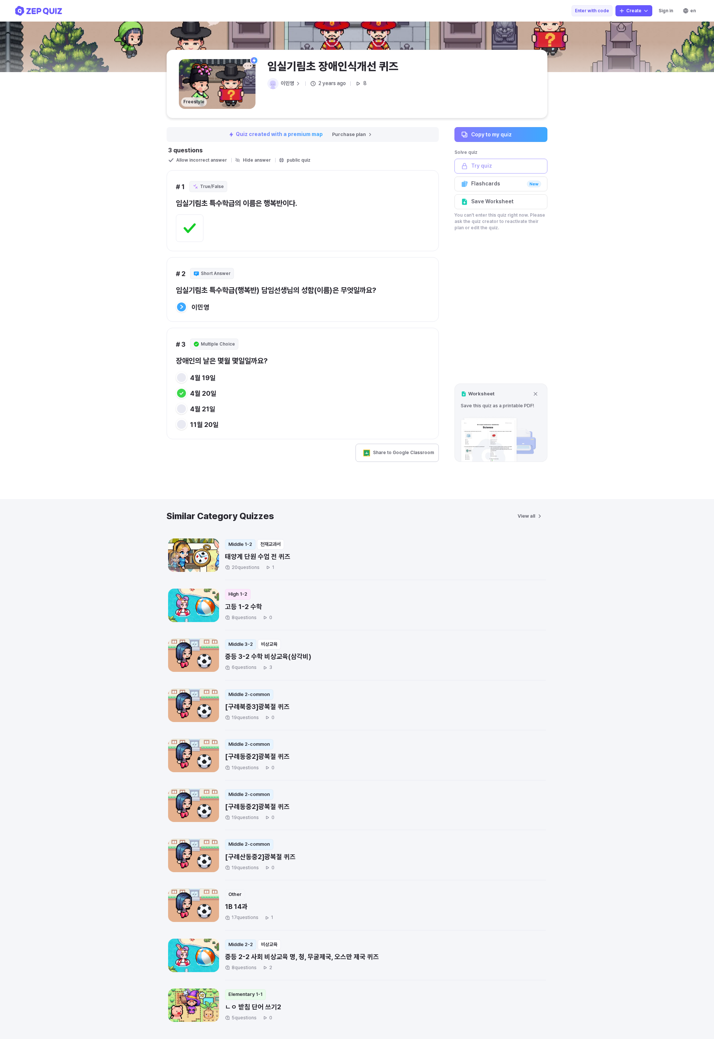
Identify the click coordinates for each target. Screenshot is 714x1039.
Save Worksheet (492, 201)
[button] (500, 422)
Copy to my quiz (491, 134)
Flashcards (504, 184)
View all (526, 516)
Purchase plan (349, 134)
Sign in (666, 10)
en (693, 10)
